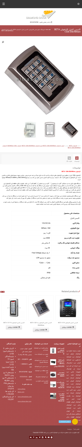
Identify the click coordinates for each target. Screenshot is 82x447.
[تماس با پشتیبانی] (75, 422)
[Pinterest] (33, 437)
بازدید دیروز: (10, 362)
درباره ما (70, 429)
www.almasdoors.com (25, 397)
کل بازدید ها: (9, 391)
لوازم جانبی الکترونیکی (34, 30)
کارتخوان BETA (16, 30)
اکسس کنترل (25, 30)
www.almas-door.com (24, 401)
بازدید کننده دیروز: (8, 367)
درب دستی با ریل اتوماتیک (41, 366)
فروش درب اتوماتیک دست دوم (41, 355)
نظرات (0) (69, 161)
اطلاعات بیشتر (13, 327)
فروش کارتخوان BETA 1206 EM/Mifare (53, 146)
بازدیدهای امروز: (8, 351)
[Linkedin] (36, 437)
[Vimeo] (39, 437)
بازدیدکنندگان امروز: (9, 358)
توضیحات (76, 161)
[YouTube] (48, 437)
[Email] (30, 437)
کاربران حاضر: (9, 348)
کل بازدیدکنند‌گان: (8, 397)
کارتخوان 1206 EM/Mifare (14, 146)
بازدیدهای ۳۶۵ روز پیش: (9, 384)
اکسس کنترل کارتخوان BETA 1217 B (13, 323)
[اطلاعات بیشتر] (12, 296)
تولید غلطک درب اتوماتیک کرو (41, 372)
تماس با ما (76, 429)
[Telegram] (51, 437)
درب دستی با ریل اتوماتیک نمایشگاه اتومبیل (41, 361)
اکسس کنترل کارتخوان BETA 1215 (68, 323)
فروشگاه (43, 30)
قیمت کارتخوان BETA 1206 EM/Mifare (32, 146)
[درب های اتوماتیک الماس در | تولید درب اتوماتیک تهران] (41, 18)
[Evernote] (45, 437)
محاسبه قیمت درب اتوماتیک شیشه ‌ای (41, 349)
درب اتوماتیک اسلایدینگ (42, 377)
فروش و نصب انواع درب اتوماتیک (42, 382)
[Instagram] (42, 437)
